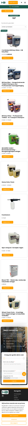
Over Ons (16, 399)
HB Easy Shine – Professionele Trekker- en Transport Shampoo (13, 116)
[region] (14, 413)
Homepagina (17, 394)
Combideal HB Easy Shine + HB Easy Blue (12, 51)
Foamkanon (6, 215)
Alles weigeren (14, 423)
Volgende (14, 381)
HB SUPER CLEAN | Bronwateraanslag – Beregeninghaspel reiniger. (11, 149)
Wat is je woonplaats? (9, 371)
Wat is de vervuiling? (8, 362)
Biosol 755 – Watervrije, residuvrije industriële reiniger (14, 281)
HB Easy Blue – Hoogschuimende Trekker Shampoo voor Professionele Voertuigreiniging (13, 84)
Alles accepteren (14, 415)
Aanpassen (14, 419)
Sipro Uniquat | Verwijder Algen (12, 248)
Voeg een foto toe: (8, 376)
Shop (15, 396)
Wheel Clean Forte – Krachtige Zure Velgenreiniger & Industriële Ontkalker (13, 314)
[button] (21, 2)
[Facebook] (3, 396)
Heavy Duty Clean (8, 182)
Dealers (16, 398)
